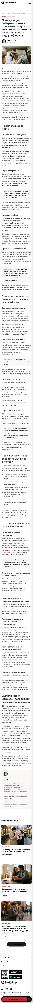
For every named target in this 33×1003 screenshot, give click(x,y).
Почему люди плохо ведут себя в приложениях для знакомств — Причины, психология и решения (17, 563)
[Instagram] (7, 989)
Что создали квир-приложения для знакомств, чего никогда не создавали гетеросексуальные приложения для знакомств (16, 433)
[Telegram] (11, 989)
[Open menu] (30, 3)
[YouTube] (2, 989)
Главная (4, 13)
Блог (8, 13)
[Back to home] (9, 982)
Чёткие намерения (8, 552)
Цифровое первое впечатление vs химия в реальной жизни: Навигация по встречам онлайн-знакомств (16, 194)
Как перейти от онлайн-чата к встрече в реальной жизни (16, 362)
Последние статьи (16, 944)
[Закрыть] (29, 999)
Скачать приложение (14, 999)
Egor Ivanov (11, 40)
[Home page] (8, 2)
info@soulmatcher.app (9, 993)
